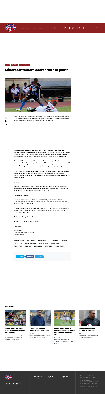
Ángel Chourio (31, 240)
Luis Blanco (64, 240)
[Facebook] (69, 28)
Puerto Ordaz (55, 243)
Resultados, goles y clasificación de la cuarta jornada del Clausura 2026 (64, 332)
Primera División (24, 65)
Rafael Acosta (18, 246)
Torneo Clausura (59, 246)
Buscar (87, 28)
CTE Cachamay (53, 240)
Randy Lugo (28, 246)
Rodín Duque (48, 246)
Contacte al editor (51, 377)
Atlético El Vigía (42, 240)
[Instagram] (73, 28)
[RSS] (80, 28)
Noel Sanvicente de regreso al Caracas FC (88, 330)
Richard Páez (38, 246)
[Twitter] (65, 28)
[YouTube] (76, 28)
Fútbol (8, 65)
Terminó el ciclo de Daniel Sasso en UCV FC (40, 330)
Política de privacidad (65, 377)
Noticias (14, 65)
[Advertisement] (52, 11)
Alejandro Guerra (19, 240)
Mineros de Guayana (30, 243)
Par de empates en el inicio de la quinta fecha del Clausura (15, 331)
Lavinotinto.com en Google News (38, 377)
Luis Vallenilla (18, 243)
